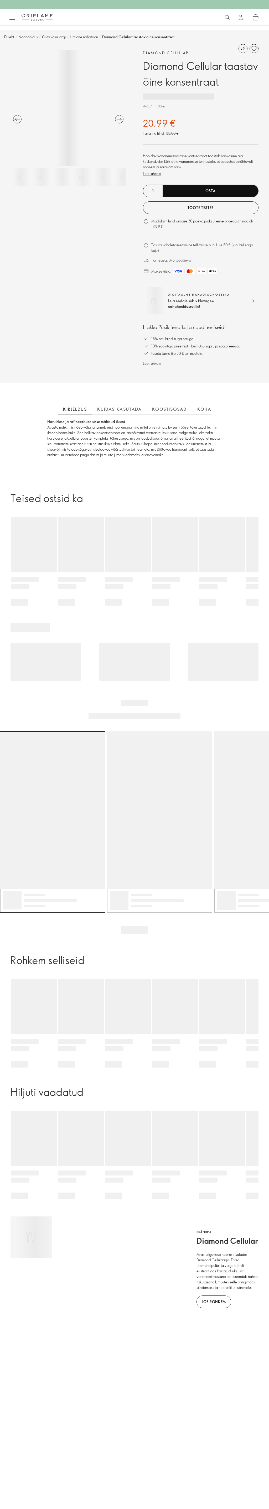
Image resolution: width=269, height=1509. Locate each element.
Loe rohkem (152, 173)
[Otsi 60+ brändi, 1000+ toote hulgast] (227, 17)
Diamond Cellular (166, 52)
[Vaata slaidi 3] (60, 177)
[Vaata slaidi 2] (40, 177)
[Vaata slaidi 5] (101, 177)
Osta (210, 190)
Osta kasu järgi (54, 36)
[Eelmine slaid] (17, 119)
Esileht (9, 36)
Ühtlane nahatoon (84, 36)
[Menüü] (12, 17)
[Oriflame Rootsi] (37, 17)
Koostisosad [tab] (169, 409)
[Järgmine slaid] (119, 119)
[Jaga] (243, 48)
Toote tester (201, 207)
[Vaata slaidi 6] (122, 177)
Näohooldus (28, 36)
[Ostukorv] (255, 17)
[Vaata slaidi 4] (81, 177)
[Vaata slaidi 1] (20, 177)
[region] (68, 108)
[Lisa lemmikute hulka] (254, 48)
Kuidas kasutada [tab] (119, 409)
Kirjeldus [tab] (75, 409)
